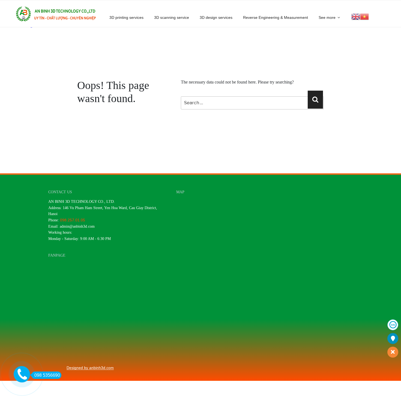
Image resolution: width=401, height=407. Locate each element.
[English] (355, 16)
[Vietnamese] (364, 16)
